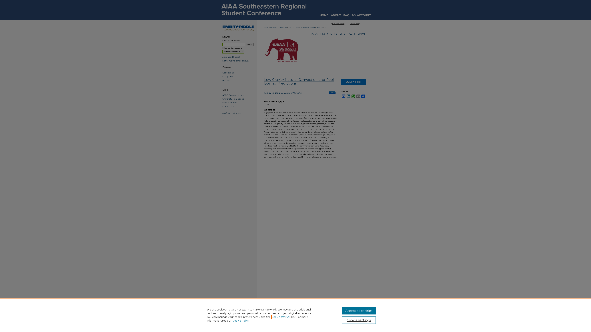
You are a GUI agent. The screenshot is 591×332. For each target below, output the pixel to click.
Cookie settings (281, 317)
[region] (295, 315)
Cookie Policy (241, 320)
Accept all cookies (358, 311)
